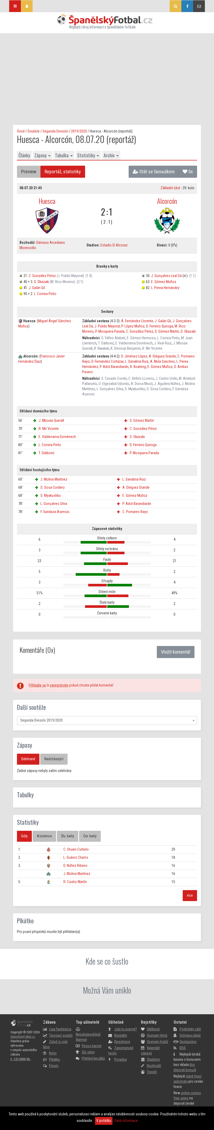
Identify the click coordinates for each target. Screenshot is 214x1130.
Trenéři (152, 1072)
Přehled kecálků (93, 1058)
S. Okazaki (41, 282)
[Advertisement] (107, 72)
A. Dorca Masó (142, 384)
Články (24, 155)
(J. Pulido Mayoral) (70, 276)
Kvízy (53, 1053)
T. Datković (106, 343)
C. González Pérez (42, 276)
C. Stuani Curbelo (76, 849)
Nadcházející (53, 759)
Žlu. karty (67, 836)
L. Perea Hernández (165, 288)
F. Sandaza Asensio (54, 512)
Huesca (47, 201)
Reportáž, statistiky (63, 171)
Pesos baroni (92, 1046)
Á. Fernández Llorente (137, 321)
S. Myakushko (135, 389)
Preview (28, 171)
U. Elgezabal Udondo (114, 384)
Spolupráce (188, 1042)
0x (190, 171)
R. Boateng (138, 367)
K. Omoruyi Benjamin (126, 348)
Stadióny (153, 1059)
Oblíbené (153, 1029)
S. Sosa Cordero (159, 389)
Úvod (21, 131)
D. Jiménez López (134, 356)
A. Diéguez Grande (162, 356)
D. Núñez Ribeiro (75, 865)
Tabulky (25, 794)
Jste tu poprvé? (125, 1029)
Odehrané (28, 759)
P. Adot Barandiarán (114, 367)
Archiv (109, 155)
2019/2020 (79, 131)
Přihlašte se (37, 685)
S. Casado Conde (114, 378)
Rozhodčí (154, 1066)
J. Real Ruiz (162, 343)
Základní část (170, 188)
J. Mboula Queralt (51, 420)
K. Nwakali (101, 348)
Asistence (44, 836)
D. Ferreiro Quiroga (159, 326)
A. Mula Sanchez (162, 361)
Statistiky (86, 155)
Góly (24, 836)
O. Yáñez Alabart (113, 338)
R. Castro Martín (75, 882)
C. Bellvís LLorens (141, 378)
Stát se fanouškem (156, 171)
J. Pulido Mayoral (107, 326)
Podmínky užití (190, 1029)
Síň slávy (88, 1052)
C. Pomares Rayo (135, 512)
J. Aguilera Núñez (167, 384)
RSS (183, 1048)
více (190, 895)
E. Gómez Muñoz (163, 282)
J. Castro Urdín (166, 378)
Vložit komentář (175, 652)
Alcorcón (167, 201)
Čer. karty (90, 836)
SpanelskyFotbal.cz (22, 1037)
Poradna (120, 1059)
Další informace (126, 1121)
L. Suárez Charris (75, 857)
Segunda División (55, 131)
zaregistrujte (59, 685)
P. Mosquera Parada (109, 331)
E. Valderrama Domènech (134, 343)
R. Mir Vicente (152, 348)
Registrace (122, 1042)
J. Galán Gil (37, 288)
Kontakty (120, 1035)
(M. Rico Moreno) (62, 282)
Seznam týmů (157, 1035)
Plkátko (25, 920)
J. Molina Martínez (53, 479)
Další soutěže (31, 707)
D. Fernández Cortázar (107, 361)
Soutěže (33, 131)
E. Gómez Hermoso (141, 338)
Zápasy (40, 155)
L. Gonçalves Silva (110, 389)
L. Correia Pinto (45, 294)
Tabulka (62, 155)
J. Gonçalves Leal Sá (166, 276)
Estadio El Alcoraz (114, 245)
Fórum (53, 1066)
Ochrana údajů (190, 1035)
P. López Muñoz (133, 326)
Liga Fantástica (60, 1029)
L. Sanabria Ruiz (136, 361)
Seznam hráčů (157, 1042)
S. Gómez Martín (167, 331)
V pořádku (103, 1121)
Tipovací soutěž (61, 1035)
